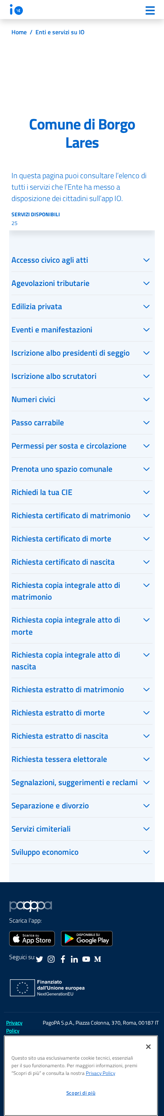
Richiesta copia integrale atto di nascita (65, 660)
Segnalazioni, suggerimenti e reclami (74, 782)
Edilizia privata (36, 306)
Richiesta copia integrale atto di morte (65, 625)
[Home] (16, 9)
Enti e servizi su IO (60, 32)
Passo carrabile (37, 422)
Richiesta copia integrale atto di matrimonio (65, 591)
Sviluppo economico (45, 852)
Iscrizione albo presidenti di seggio (70, 352)
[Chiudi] (148, 1046)
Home (19, 32)
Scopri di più (81, 1093)
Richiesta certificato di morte (61, 538)
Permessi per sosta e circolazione (69, 445)
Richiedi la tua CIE (41, 492)
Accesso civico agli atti (49, 260)
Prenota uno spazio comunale (62, 469)
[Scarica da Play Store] (87, 937)
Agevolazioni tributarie (50, 283)
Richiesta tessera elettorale (59, 759)
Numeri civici (33, 399)
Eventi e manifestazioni (51, 329)
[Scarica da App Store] (32, 937)
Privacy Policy (100, 1073)
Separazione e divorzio (50, 805)
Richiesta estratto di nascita (59, 736)
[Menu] (150, 10)
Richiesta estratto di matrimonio (67, 689)
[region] (81, 1075)
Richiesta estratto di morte (58, 712)
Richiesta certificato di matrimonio (70, 515)
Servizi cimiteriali (41, 828)
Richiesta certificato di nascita (63, 562)
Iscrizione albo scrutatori (53, 376)
